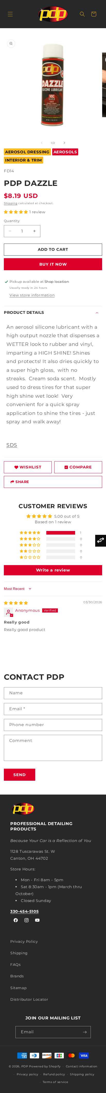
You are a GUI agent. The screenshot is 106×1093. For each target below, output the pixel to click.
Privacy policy (27, 1074)
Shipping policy (82, 1074)
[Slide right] (64, 142)
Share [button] (22, 481)
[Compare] (100, 540)
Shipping (10, 203)
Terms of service (55, 1082)
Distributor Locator (29, 999)
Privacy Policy (24, 941)
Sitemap (18, 988)
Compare (80, 467)
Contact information (81, 1066)
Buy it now (53, 264)
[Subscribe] (85, 1032)
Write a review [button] (53, 570)
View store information (32, 295)
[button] (10, 14)
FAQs (15, 964)
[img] (16, 602)
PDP (24, 1066)
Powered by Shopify (45, 1066)
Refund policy (54, 1074)
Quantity (12, 221)
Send (19, 774)
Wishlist (30, 467)
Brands (17, 976)
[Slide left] (41, 142)
